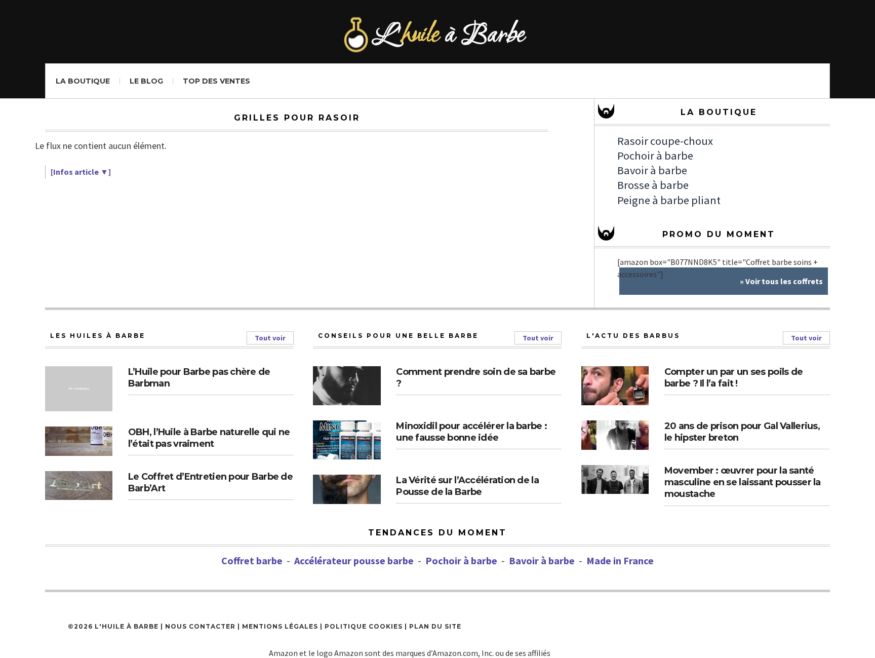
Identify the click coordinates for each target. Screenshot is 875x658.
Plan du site (435, 626)
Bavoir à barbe (652, 170)
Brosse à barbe (653, 185)
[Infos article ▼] (81, 172)
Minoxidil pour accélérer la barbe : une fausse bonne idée (471, 431)
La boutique (83, 81)
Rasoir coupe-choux (665, 141)
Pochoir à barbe (655, 155)
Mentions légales (280, 626)
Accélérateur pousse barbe (354, 560)
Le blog (146, 81)
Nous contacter (200, 626)
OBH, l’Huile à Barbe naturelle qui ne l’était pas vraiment (209, 438)
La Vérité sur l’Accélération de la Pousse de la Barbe (467, 486)
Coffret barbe (252, 560)
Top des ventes (216, 81)
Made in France (620, 560)
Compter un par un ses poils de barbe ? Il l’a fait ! (733, 377)
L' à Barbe (450, 36)
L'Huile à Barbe (126, 626)
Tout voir (270, 337)
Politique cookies (364, 626)
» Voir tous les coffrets (781, 281)
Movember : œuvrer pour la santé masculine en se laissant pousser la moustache (742, 482)
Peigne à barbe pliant (669, 200)
